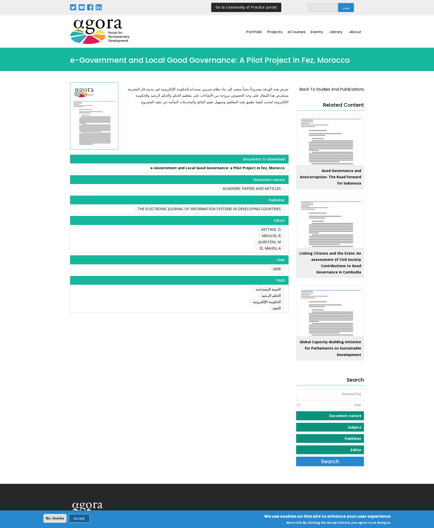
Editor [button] (356, 449)
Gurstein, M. (269, 242)
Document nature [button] (345, 415)
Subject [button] (354, 427)
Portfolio (254, 31)
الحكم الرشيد (271, 295)
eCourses (297, 31)
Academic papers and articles (252, 188)
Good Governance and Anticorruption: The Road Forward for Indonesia (330, 177)
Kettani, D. (270, 229)
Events (317, 31)
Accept (79, 518)
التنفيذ (276, 308)
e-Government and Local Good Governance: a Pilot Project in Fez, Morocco (217, 167)
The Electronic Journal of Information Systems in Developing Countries (209, 208)
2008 (277, 268)
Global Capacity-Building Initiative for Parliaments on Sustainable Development (330, 348)
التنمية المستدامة (268, 289)
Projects (275, 31)
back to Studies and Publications (331, 89)
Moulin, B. (271, 235)
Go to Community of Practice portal (246, 7)
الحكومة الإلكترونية (267, 301)
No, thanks (55, 518)
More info (294, 522)
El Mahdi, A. (270, 248)
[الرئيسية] (100, 31)
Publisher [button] (353, 438)
